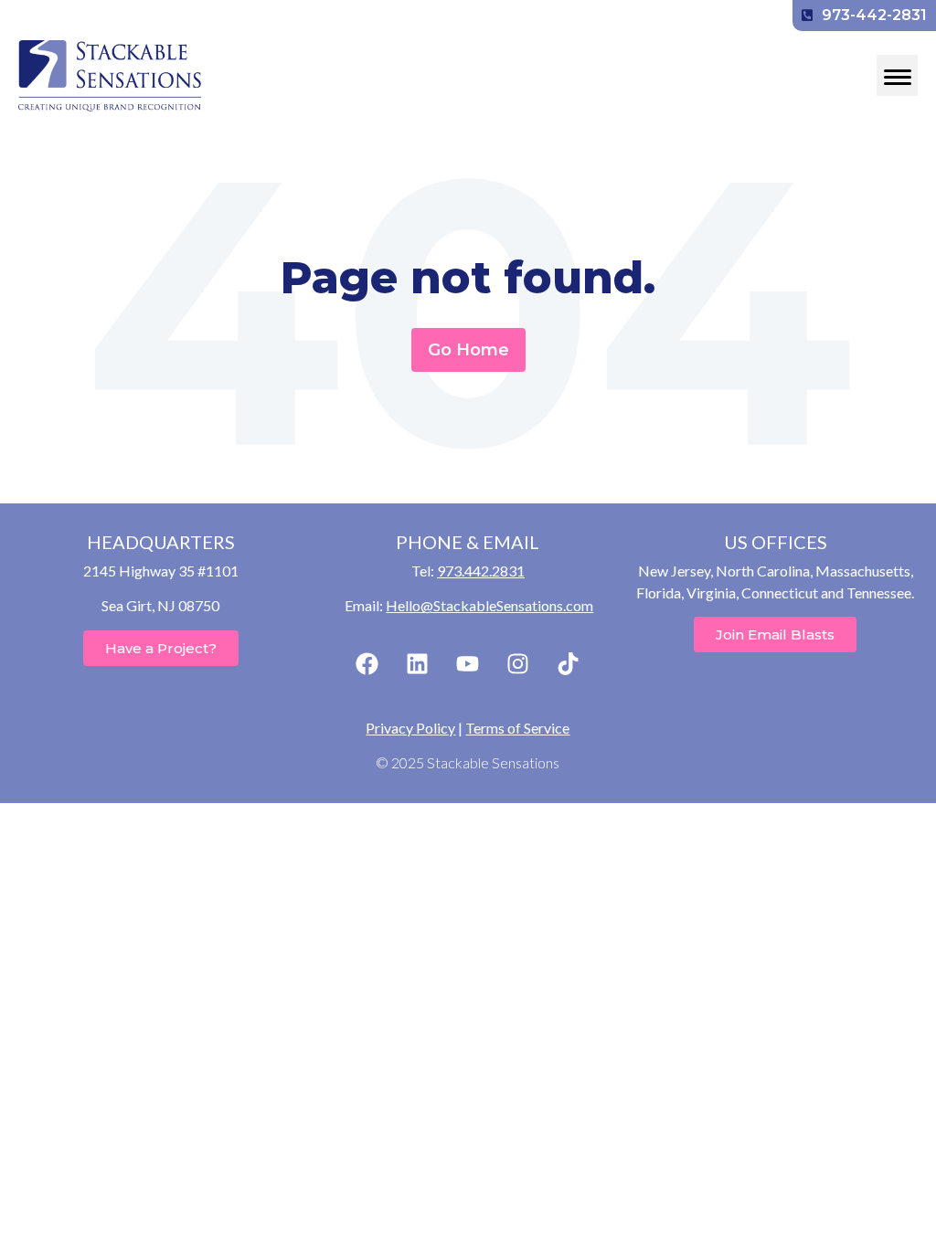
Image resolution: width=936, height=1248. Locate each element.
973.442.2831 (481, 570)
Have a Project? (161, 648)
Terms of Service (517, 727)
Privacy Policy (410, 727)
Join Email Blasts (775, 634)
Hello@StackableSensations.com (489, 605)
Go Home (468, 350)
